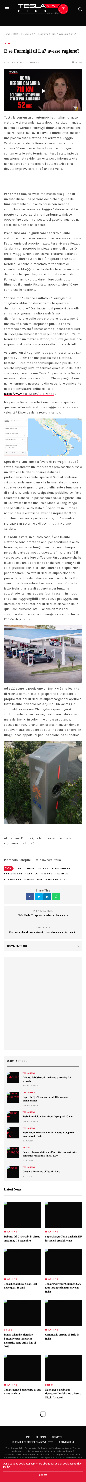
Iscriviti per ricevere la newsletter (32, 1442)
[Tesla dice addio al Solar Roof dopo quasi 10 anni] (13, 1116)
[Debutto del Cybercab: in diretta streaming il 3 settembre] (13, 1077)
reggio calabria (12, 879)
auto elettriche (26, 868)
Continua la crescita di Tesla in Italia (41, 1171)
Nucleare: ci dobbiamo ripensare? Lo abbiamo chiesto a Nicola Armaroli (63, 1393)
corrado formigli (61, 868)
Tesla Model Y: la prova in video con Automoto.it (43, 915)
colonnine (43, 868)
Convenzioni (66, 1442)
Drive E (27, 1148)
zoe (66, 879)
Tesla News (29, 1073)
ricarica (29, 879)
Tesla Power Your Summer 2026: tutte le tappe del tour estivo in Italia (63, 1287)
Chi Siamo (41, 1437)
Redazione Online (13, 62)
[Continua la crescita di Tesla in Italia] (13, 1171)
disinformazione (13, 874)
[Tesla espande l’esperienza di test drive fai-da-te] (22, 1368)
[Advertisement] (43, 1003)
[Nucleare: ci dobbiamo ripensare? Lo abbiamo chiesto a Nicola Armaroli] (63, 1368)
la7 (36, 874)
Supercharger (53, 879)
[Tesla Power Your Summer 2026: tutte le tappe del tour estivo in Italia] (13, 1132)
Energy (8, 43)
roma (39, 879)
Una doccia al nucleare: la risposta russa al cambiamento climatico (43, 931)
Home (27, 1437)
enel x (28, 874)
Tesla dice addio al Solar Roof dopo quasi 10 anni (48, 1116)
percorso (46, 874)
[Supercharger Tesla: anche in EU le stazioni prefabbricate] (13, 1097)
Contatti (57, 1437)
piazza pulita (61, 874)
